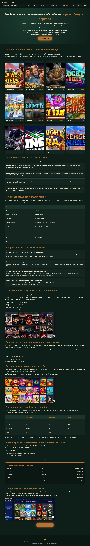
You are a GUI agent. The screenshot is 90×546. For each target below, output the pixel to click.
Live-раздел (14, 5)
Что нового (36, 5)
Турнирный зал (44, 5)
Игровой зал (22, 5)
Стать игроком (82, 5)
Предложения (54, 5)
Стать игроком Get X (45, 525)
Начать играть (45, 38)
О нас (29, 5)
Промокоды (6, 5)
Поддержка (64, 5)
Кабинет (74, 5)
